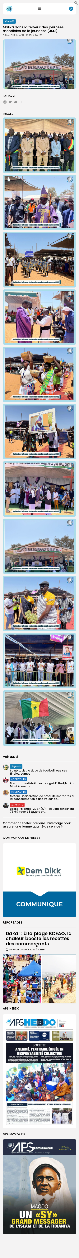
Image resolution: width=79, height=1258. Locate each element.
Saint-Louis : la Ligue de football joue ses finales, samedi (38, 772)
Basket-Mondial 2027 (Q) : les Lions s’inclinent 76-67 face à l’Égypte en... (42, 810)
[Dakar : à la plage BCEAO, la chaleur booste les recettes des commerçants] (39, 978)
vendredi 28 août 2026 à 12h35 (27, 949)
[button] (76, 4)
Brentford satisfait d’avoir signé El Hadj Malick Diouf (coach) (42, 784)
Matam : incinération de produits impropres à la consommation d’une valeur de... (42, 797)
